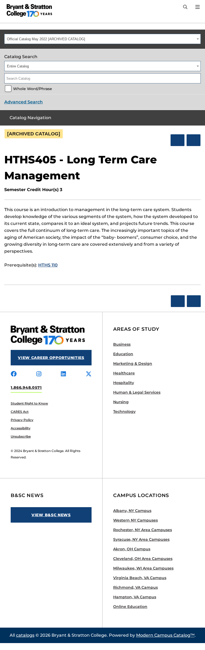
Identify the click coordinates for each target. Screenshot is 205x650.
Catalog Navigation (30, 117)
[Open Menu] (197, 7)
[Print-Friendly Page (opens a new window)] (177, 140)
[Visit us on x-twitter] (89, 374)
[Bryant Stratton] (27, 10)
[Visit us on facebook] (14, 374)
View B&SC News (51, 514)
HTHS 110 (48, 265)
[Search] (185, 7)
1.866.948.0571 (26, 387)
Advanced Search (23, 101)
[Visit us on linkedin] (63, 374)
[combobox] (102, 39)
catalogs (25, 635)
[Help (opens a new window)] (193, 140)
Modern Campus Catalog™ (165, 635)
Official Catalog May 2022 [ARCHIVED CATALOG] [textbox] (46, 39)
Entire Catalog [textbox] (18, 66)
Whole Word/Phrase (32, 88)
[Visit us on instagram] (38, 374)
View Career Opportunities (51, 357)
